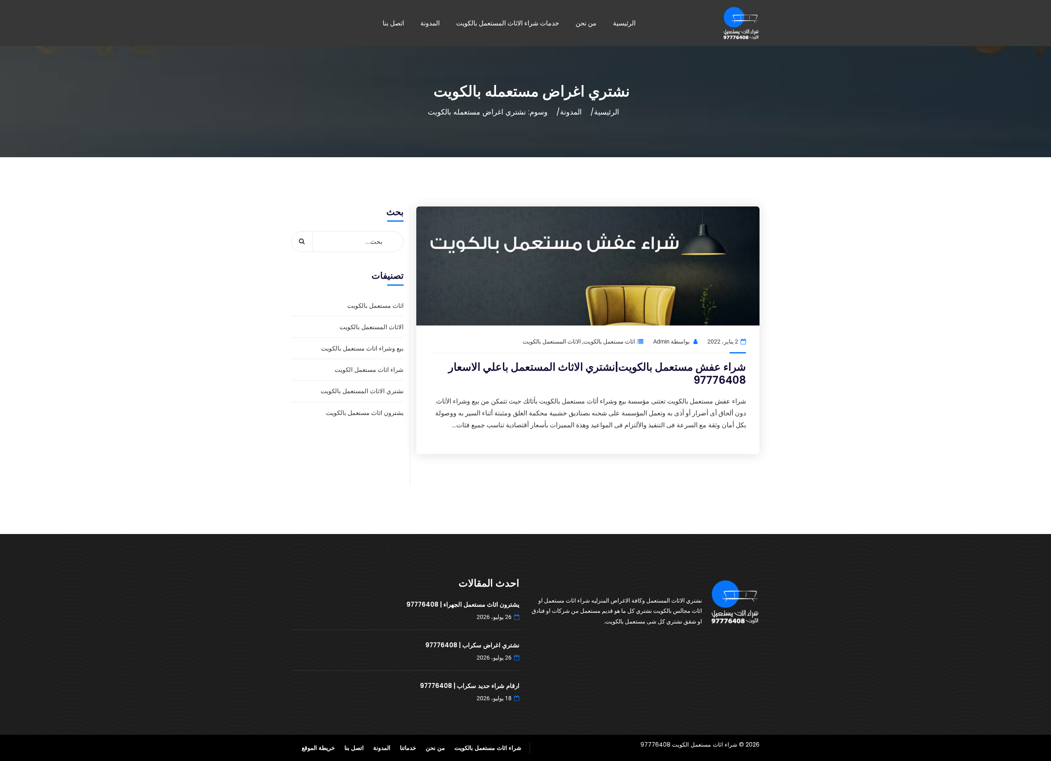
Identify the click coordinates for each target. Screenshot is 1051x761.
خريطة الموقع (318, 748)
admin (661, 341)
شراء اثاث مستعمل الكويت (369, 369)
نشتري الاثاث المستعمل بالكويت (362, 391)
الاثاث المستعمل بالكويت (552, 341)
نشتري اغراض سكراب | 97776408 (472, 645)
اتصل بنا (393, 23)
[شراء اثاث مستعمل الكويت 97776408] (741, 23)
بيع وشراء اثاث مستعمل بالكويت (362, 348)
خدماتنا (408, 748)
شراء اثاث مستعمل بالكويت (487, 748)
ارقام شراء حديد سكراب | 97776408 (469, 685)
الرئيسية (624, 23)
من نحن (586, 23)
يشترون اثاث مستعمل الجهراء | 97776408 (462, 604)
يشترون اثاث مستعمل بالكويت (365, 412)
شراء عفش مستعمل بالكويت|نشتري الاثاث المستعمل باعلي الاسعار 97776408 (597, 374)
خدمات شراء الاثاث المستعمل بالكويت (507, 23)
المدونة (430, 23)
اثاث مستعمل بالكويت (609, 341)
